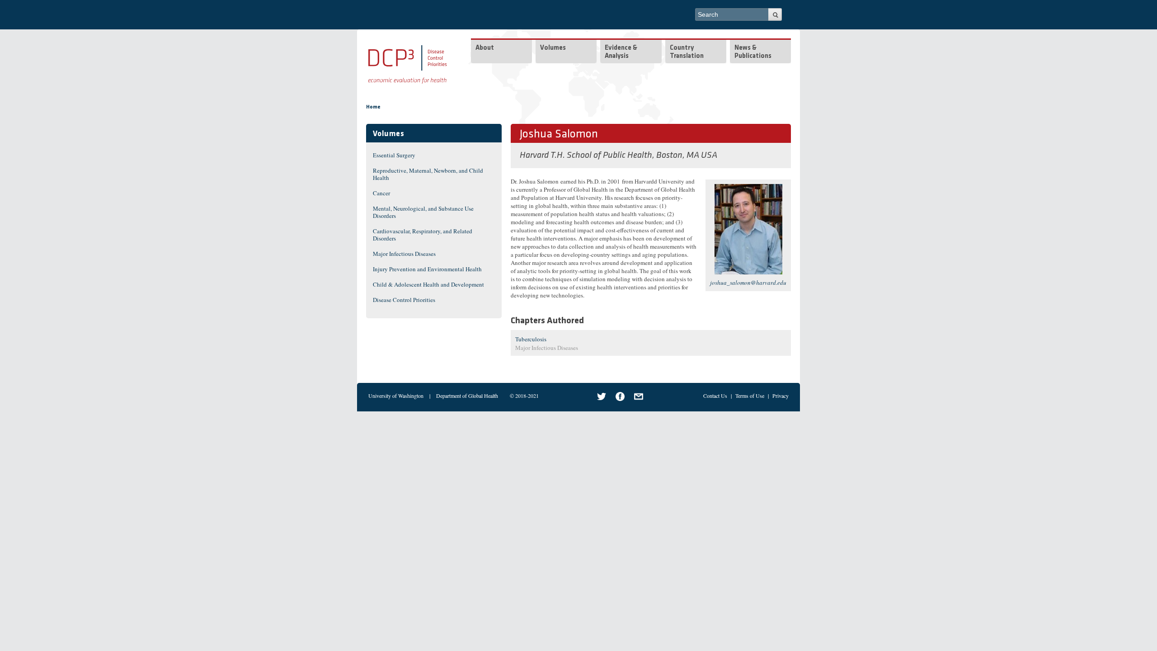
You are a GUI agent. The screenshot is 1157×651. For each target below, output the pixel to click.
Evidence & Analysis (621, 52)
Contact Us (715, 395)
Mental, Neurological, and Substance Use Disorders (423, 212)
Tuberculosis (530, 339)
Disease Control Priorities (404, 300)
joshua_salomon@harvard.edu (748, 282)
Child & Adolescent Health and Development (428, 284)
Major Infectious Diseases (404, 254)
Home (373, 107)
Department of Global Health (467, 395)
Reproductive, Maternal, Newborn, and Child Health (428, 174)
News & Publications (752, 52)
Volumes (553, 48)
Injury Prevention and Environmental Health (427, 269)
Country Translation (687, 52)
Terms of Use (749, 395)
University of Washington (395, 395)
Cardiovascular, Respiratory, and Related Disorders (422, 234)
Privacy (780, 395)
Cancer (381, 193)
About (484, 48)
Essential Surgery (394, 155)
